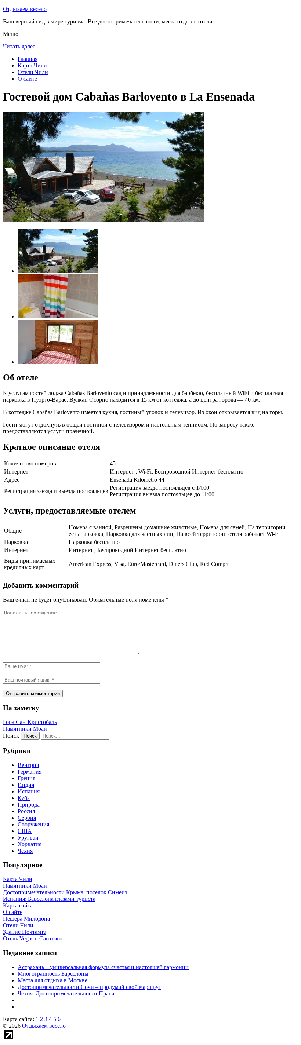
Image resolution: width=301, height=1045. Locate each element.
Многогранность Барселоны (53, 974)
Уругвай (28, 837)
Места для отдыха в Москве (52, 980)
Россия (26, 811)
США (25, 831)
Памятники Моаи (25, 729)
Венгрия (28, 765)
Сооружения (33, 824)
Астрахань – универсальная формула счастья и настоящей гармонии (103, 967)
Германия (29, 771)
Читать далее (19, 46)
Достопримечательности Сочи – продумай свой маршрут (89, 987)
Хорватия (29, 844)
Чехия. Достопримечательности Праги (66, 993)
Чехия (25, 851)
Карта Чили (32, 65)
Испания (29, 791)
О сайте (27, 79)
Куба (24, 798)
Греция (26, 778)
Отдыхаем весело (25, 9)
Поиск (11, 735)
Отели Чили (33, 72)
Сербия (27, 818)
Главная (27, 59)
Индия (26, 785)
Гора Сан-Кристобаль (30, 722)
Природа (29, 804)
